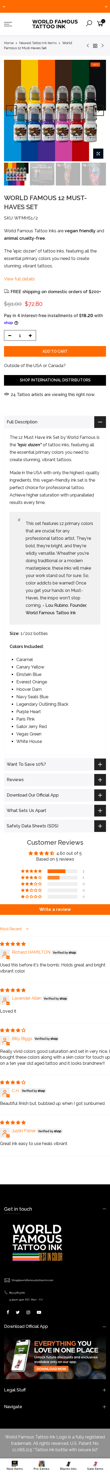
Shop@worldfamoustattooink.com (32, 1280)
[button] (31, 871)
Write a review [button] (55, 909)
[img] (13, 943)
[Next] (98, 110)
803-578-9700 (17, 1292)
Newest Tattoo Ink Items (38, 43)
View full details (19, 279)
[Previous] (11, 110)
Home (9, 43)
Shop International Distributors (55, 380)
